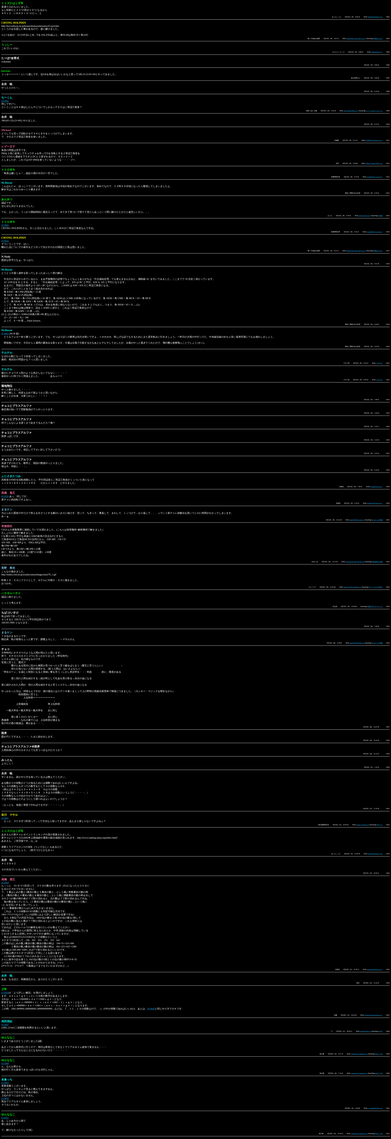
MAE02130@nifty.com (375, 17)
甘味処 (380, 215)
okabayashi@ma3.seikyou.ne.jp (356, 38)
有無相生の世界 (377, 562)
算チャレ (380, 825)
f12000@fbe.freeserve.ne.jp (374, 140)
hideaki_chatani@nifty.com (374, 163)
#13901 (5, 333)
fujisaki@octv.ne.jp (376, 486)
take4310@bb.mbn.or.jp (357, 520)
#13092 (5, 101)
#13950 (5, 1098)
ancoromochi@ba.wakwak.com (355, 562)
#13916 (5, 241)
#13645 (151, 1008)
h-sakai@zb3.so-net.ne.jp (374, 177)
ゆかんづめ (379, 1054)
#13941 (5, 818)
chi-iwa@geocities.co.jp (351, 111)
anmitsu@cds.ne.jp (365, 215)
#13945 (5, 992)
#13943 (5, 1083)
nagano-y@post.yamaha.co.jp (352, 587)
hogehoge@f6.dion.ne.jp (374, 503)
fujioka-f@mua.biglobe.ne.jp (373, 1015)
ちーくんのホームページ (374, 111)
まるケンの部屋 (377, 520)
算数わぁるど (378, 38)
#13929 (5, 496)
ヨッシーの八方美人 (376, 587)
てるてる (379, 363)
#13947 (5, 1024)
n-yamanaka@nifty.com (375, 1108)
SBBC (381, 1031)
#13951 (5, 1118)
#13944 (5, 882)
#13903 (5, 225)
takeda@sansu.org (365, 1031)
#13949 (5, 1063)
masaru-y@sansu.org (362, 825)
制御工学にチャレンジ (375, 606)
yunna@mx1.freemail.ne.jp (359, 1054)
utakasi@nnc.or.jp (376, 52)
